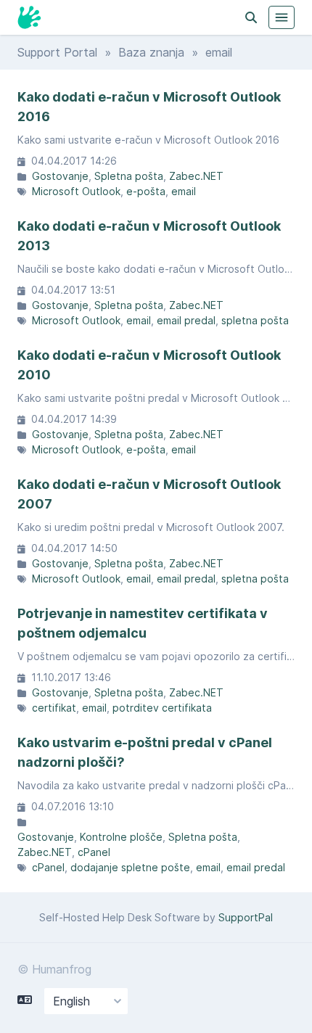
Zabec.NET (196, 176)
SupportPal (245, 917)
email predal (186, 320)
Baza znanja (151, 52)
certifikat (54, 707)
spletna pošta (255, 320)
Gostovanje (60, 176)
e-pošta (145, 191)
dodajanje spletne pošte (130, 867)
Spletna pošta (128, 176)
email (183, 191)
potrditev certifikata (162, 707)
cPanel (94, 852)
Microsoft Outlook (76, 191)
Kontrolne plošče (121, 837)
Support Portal (57, 52)
